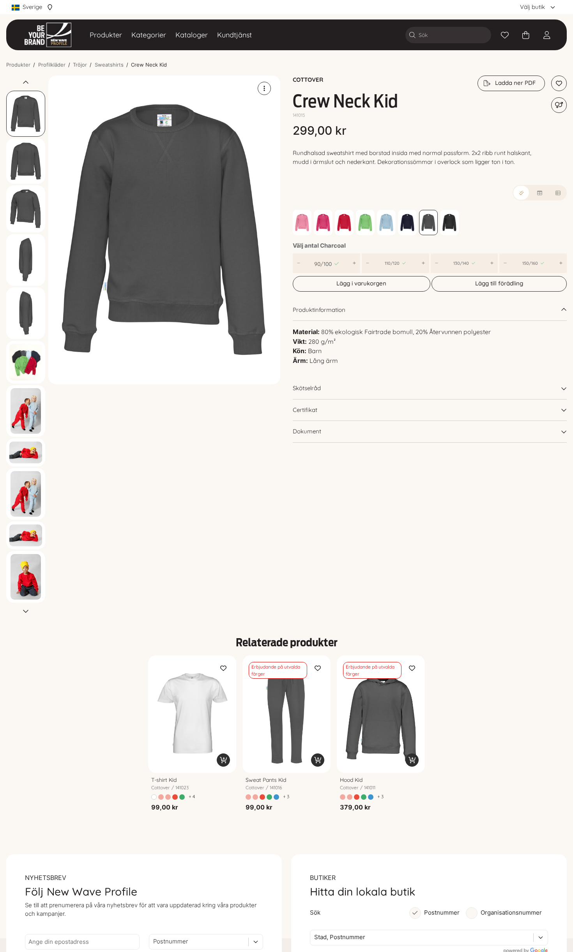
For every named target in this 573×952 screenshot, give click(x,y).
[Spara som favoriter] (504, 35)
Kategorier (148, 34)
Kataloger (191, 34)
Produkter (106, 34)
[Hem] (48, 35)
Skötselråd (307, 388)
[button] (164, 230)
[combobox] (154, 941)
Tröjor (80, 65)
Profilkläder (51, 65)
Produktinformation (319, 309)
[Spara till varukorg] (223, 760)
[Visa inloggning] (546, 35)
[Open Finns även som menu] (559, 105)
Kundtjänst (234, 34)
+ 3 (286, 796)
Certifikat (305, 410)
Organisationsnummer (511, 912)
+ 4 (192, 796)
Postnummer (442, 912)
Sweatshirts (109, 65)
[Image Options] (264, 88)
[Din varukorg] (525, 35)
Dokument (307, 431)
